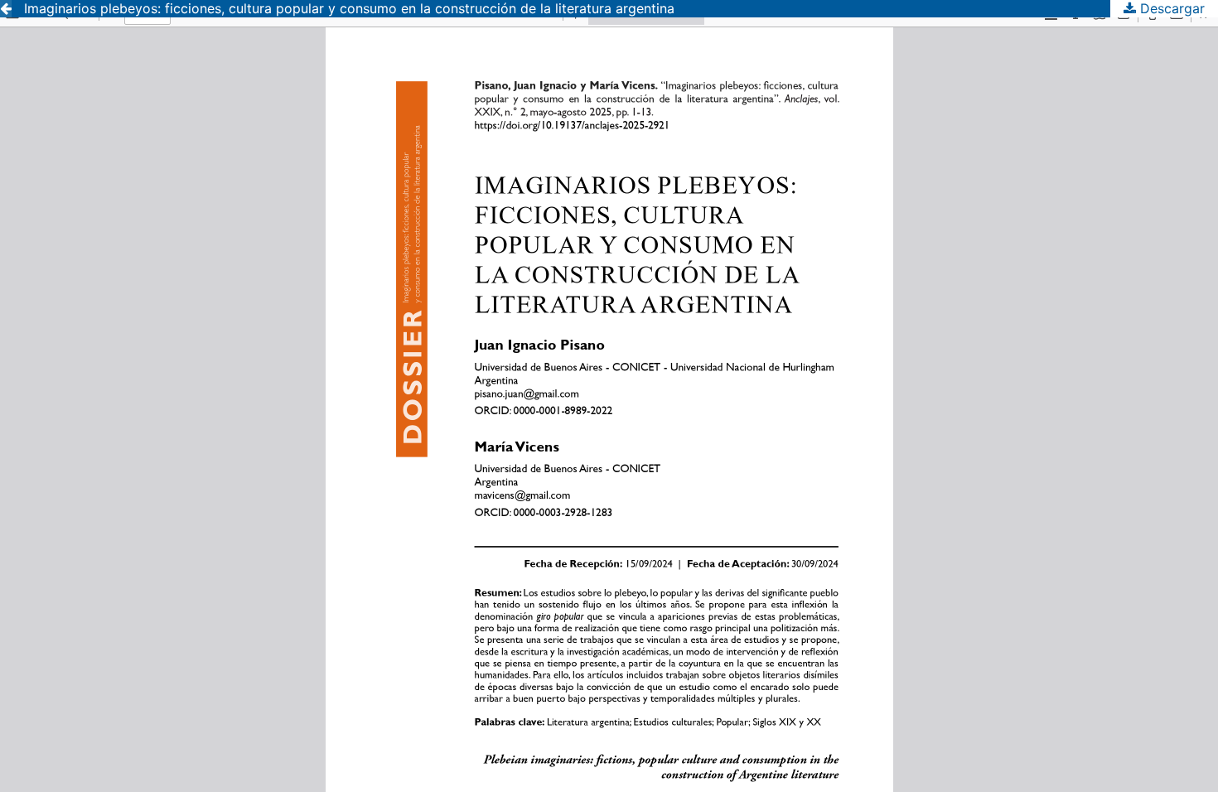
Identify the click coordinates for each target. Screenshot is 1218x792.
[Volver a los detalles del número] (6, 8)
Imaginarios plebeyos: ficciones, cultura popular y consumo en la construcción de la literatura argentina (349, 8)
